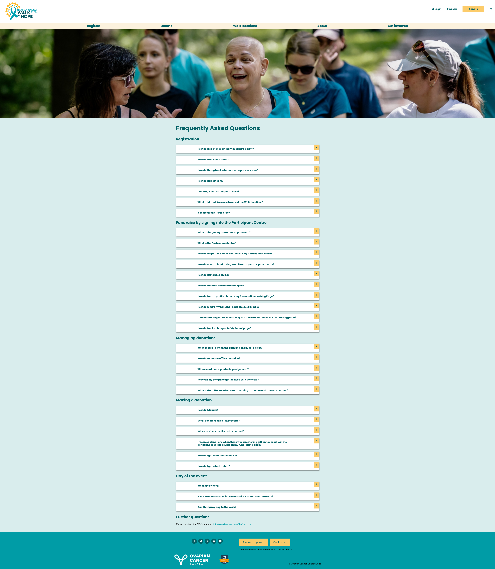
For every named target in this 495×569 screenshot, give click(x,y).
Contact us (279, 542)
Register (452, 9)
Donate (473, 9)
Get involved (398, 26)
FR (491, 9)
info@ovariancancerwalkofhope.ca (232, 524)
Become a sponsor (253, 542)
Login (437, 9)
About (322, 26)
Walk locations (245, 26)
